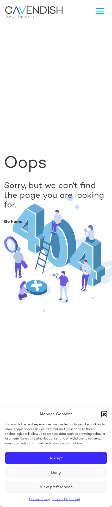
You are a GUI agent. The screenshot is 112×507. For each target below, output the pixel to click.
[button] (104, 413)
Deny (56, 472)
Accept (56, 457)
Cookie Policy (39, 499)
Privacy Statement (66, 499)
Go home (13, 221)
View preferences (56, 486)
